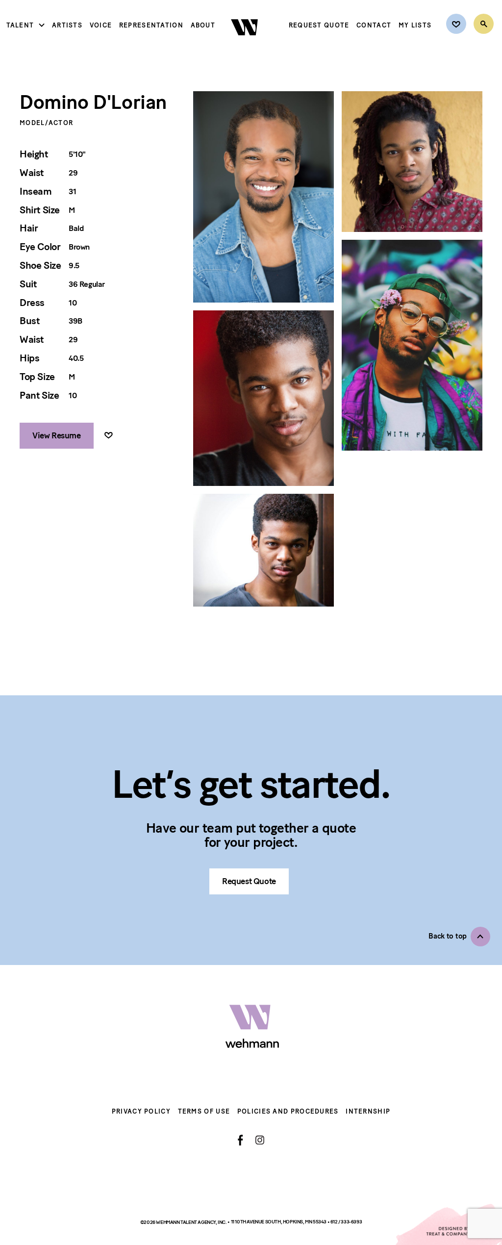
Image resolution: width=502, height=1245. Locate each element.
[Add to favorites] (109, 436)
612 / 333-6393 (346, 1222)
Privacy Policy (141, 1111)
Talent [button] (20, 25)
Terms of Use (204, 1111)
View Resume (56, 435)
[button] (459, 936)
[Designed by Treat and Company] (448, 1224)
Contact (373, 25)
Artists (67, 25)
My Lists (415, 25)
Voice (101, 25)
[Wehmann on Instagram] (259, 1139)
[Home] (245, 44)
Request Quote (319, 25)
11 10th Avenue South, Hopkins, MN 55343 (279, 1222)
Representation (151, 25)
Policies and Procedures (288, 1111)
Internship (368, 1111)
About (203, 25)
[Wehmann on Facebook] (240, 1140)
